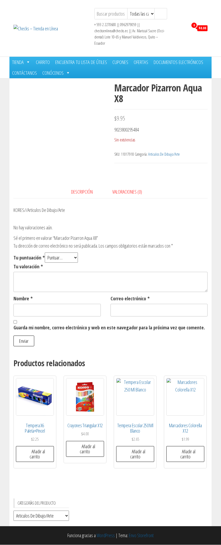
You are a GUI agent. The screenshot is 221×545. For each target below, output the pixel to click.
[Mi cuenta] (183, 28)
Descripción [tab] (82, 191)
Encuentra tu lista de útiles (81, 62)
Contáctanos (24, 72)
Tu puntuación (29, 257)
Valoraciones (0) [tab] (127, 191)
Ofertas (141, 62)
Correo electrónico (130, 298)
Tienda (18, 62)
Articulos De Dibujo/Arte (164, 154)
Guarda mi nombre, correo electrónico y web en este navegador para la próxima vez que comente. (109, 327)
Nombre (23, 298)
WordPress (105, 535)
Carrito (43, 62)
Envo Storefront (141, 535)
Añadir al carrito (37, 454)
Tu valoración (28, 266)
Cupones (120, 62)
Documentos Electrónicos (178, 62)
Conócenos (53, 72)
